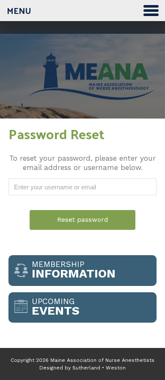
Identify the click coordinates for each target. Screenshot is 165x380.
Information (74, 269)
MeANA (82, 83)
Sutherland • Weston (99, 368)
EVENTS (56, 307)
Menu (19, 10)
